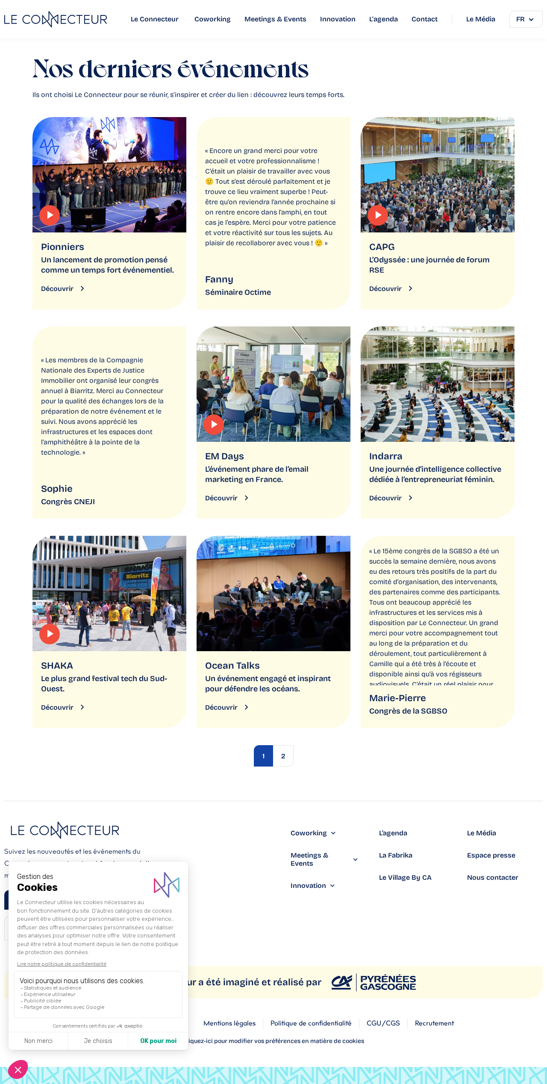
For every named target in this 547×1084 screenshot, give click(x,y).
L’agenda (393, 833)
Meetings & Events (309, 859)
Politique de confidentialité (311, 1023)
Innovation (308, 885)
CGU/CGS (383, 1023)
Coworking (309, 833)
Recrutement (434, 1023)
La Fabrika (395, 855)
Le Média (481, 833)
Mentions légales (229, 1023)
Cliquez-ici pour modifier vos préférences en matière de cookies (273, 1041)
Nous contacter (492, 877)
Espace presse (491, 855)
